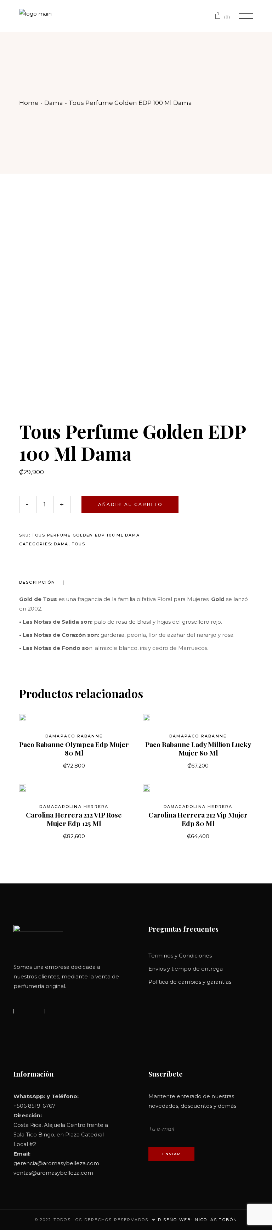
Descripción (37, 582)
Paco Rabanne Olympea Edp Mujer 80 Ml (74, 748)
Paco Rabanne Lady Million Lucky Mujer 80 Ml (198, 748)
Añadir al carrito (130, 504)
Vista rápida (34, 721)
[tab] (41, 582)
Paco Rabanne (82, 736)
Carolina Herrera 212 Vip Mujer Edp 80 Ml (198, 819)
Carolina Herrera (81, 806)
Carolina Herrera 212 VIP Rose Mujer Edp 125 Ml (74, 819)
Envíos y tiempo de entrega (185, 968)
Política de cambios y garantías (189, 981)
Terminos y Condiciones (180, 955)
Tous (78, 543)
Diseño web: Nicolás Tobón (198, 1219)
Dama (61, 543)
